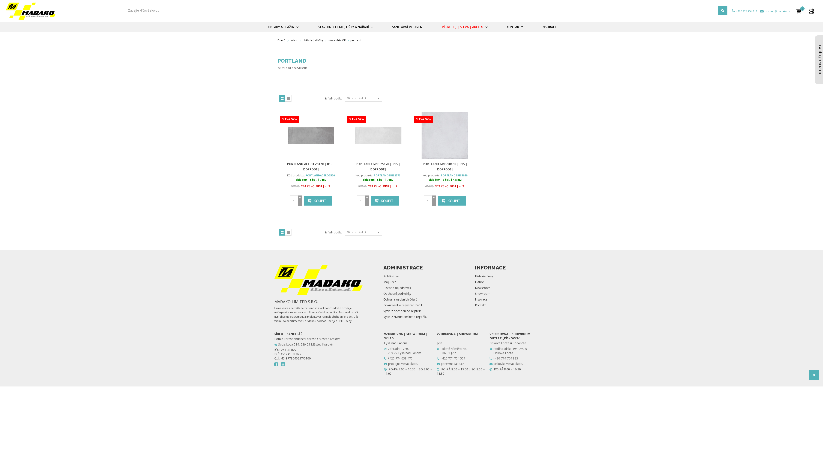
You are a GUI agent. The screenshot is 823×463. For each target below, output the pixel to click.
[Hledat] (722, 10)
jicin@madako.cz (452, 364)
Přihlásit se (391, 276)
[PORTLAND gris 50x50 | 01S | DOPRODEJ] (445, 135)
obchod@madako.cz (777, 11)
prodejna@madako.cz (403, 364)
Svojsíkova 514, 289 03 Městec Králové (305, 344)
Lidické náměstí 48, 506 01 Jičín (454, 351)
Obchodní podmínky (397, 294)
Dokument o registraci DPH (402, 305)
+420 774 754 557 (452, 358)
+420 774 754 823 (505, 358)
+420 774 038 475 (400, 358)
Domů (281, 40)
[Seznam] (288, 98)
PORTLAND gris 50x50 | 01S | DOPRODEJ (445, 166)
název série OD (337, 40)
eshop (294, 40)
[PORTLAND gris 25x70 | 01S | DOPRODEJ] (378, 135)
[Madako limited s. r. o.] (64, 11)
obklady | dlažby (313, 40)
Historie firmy (484, 276)
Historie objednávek (397, 288)
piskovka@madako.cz (508, 364)
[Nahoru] (814, 376)
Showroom (482, 294)
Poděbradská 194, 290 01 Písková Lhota (511, 351)
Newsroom (483, 288)
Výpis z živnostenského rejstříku (405, 317)
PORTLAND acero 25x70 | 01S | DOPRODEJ (311, 166)
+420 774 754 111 (746, 11)
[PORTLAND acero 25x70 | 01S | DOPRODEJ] (311, 135)
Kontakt (480, 305)
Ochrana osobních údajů (400, 299)
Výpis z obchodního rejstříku (402, 311)
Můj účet (389, 282)
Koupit (320, 200)
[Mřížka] (282, 98)
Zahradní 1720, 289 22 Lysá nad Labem (404, 351)
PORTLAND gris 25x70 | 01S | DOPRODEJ (378, 166)
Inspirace (481, 299)
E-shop (480, 282)
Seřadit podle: (333, 98)
